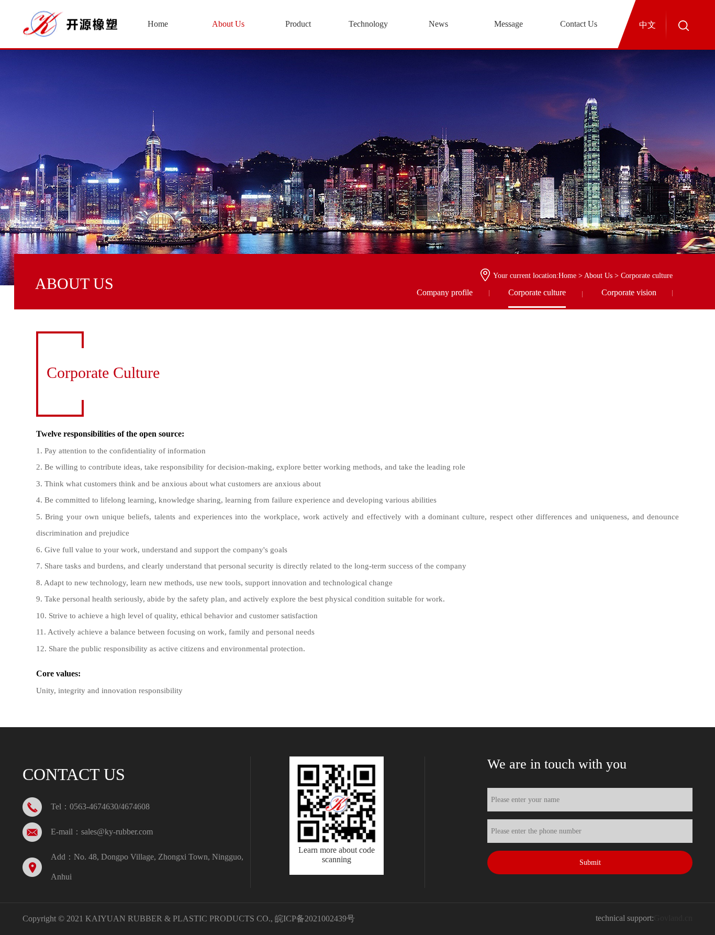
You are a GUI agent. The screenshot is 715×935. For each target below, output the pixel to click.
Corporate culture (537, 292)
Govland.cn (673, 918)
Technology (368, 23)
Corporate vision (628, 292)
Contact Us (578, 23)
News (438, 23)
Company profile (445, 292)
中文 (647, 24)
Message (508, 23)
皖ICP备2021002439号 (315, 918)
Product (298, 23)
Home (158, 23)
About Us (228, 23)
